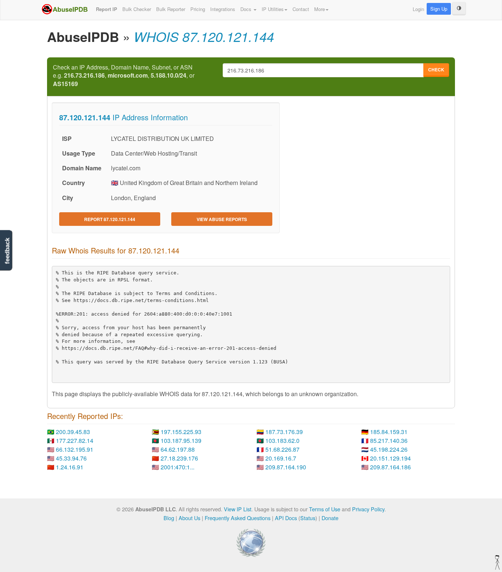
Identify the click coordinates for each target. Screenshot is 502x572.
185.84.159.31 (389, 431)
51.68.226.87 (282, 449)
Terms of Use (324, 509)
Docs (246, 9)
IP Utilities (273, 9)
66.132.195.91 (74, 449)
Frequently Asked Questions (237, 518)
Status (307, 518)
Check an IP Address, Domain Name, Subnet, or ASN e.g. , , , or (123, 75)
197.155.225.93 (181, 431)
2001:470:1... (177, 467)
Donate (330, 518)
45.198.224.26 (389, 449)
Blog (169, 518)
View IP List (237, 509)
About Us (189, 518)
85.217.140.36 (389, 440)
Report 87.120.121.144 (109, 219)
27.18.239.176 (179, 458)
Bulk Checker (136, 9)
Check (436, 69)
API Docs (286, 518)
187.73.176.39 (284, 431)
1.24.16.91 (69, 467)
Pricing (197, 9)
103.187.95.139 (181, 440)
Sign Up (438, 8)
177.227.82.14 (74, 440)
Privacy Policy (368, 509)
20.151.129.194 (390, 458)
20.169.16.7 (280, 458)
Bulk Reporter (170, 9)
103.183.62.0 (282, 440)
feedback (7, 251)
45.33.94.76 (71, 458)
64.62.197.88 (178, 449)
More (319, 9)
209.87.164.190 (285, 467)
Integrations (222, 9)
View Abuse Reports (222, 219)
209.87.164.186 (390, 467)
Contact (301, 9)
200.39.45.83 (73, 431)
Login (418, 9)
